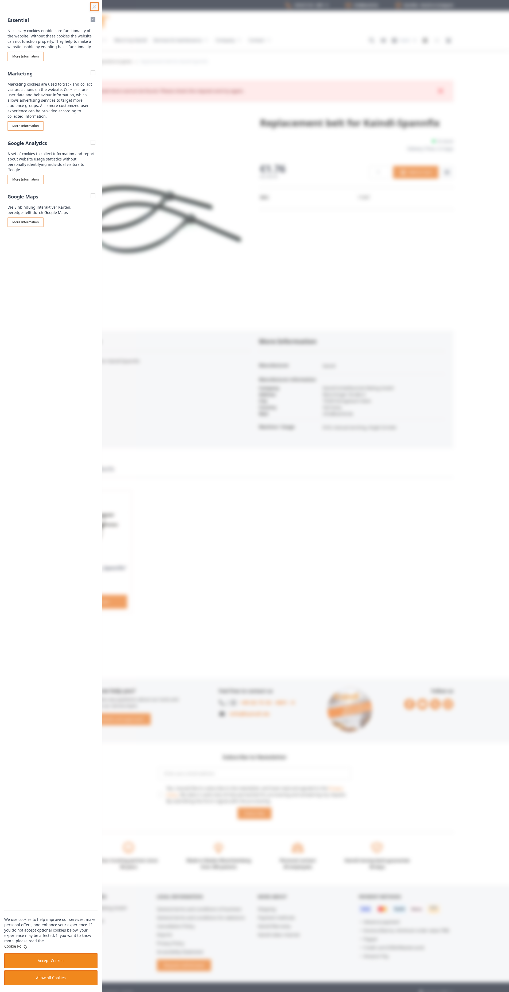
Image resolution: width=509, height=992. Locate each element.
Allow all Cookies (51, 977)
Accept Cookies (51, 960)
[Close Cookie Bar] (94, 6)
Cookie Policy (15, 946)
